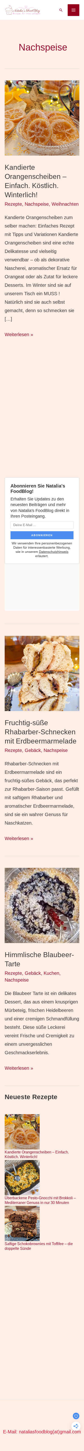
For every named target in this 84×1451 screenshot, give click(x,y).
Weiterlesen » (19, 335)
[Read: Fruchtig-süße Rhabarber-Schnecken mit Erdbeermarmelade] (42, 673)
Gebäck (33, 750)
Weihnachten (65, 204)
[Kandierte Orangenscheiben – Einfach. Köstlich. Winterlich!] (22, 1131)
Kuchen (51, 973)
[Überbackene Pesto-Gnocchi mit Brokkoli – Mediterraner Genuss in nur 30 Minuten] (22, 1177)
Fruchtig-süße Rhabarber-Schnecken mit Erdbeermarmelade (41, 732)
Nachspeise (37, 204)
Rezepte (13, 204)
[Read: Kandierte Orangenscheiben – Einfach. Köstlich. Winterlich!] (42, 117)
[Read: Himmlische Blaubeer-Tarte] (42, 905)
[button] (61, 10)
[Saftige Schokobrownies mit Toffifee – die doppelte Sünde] (22, 1223)
